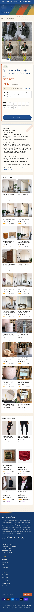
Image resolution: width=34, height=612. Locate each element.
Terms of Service (6, 580)
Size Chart (6, 112)
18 (4, 107)
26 (19, 107)
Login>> (8, 445)
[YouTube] (11, 537)
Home (2, 16)
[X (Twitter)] (18, 537)
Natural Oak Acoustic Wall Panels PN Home (9, 358)
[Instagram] (7, 537)
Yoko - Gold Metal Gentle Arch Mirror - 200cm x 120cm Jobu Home (9, 288)
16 (27, 104)
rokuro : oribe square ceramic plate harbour (8, 464)
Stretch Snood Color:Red (24, 464)
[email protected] (10, 166)
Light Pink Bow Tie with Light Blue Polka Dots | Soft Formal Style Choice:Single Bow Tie (23, 492)
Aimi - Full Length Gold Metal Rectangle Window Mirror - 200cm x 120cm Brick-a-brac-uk (9, 218)
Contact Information (7, 586)
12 (19, 104)
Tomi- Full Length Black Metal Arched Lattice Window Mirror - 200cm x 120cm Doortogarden (24, 218)
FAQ (3, 564)
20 (8, 107)
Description (6, 128)
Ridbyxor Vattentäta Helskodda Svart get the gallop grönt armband (24, 437)
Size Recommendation (16, 112)
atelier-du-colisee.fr (17, 7)
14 (23, 104)
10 (15, 104)
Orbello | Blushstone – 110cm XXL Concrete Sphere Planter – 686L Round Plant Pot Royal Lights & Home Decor (8, 382)
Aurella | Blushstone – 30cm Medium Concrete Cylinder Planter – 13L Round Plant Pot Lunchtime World (9, 335)
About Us (4, 559)
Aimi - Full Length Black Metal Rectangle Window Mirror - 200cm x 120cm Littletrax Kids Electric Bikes (9, 312)
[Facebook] (3, 537)
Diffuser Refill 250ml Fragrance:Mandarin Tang (24, 335)
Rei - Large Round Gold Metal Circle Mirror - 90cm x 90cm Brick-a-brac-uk (9, 405)
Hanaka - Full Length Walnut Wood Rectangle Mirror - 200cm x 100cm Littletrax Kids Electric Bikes (23, 288)
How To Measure (26, 112)
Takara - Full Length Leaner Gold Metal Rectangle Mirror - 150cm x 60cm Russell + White (24, 312)
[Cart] (31, 7)
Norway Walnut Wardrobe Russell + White (9, 265)
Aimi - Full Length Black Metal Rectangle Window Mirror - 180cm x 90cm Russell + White (9, 195)
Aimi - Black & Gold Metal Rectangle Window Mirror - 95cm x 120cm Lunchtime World (24, 405)
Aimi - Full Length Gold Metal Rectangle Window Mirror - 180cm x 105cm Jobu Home (24, 242)
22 (12, 107)
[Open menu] (2, 7)
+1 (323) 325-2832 (6, 548)
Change (29, 92)
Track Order (5, 567)
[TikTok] (14, 537)
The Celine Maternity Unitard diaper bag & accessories (8, 437)
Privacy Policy (5, 577)
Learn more (27, 88)
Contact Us (5, 562)
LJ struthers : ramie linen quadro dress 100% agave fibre (9, 492)
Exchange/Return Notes (9, 156)
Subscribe (27, 594)
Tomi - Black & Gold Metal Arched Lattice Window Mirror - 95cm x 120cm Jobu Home (24, 382)
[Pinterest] (22, 537)
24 (15, 107)
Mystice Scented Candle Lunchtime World (8, 242)
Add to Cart (17, 117)
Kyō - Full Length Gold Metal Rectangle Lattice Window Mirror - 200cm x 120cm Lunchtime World (24, 195)
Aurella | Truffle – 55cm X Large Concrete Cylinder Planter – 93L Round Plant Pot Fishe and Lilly (24, 358)
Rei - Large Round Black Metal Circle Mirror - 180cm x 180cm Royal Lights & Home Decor (24, 265)
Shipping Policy (6, 583)
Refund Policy (5, 575)
